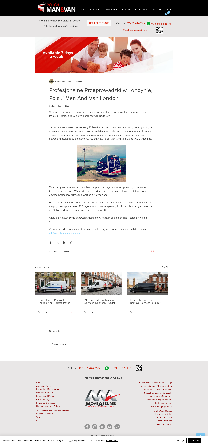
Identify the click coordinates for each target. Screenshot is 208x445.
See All (165, 267)
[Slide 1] (99, 68)
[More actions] (152, 81)
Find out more (112, 440)
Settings (180, 440)
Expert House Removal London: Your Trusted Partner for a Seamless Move (54, 301)
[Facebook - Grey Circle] (87, 426)
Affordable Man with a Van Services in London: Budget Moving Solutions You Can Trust (99, 301)
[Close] (204, 440)
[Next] (169, 55)
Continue (195, 440)
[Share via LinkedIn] (64, 242)
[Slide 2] (102, 68)
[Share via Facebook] (50, 242)
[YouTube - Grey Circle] (109, 426)
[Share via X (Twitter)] (57, 242)
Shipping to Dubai (163, 414)
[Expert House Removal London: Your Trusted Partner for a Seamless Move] (55, 283)
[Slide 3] (105, 68)
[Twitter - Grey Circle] (102, 426)
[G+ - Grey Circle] (117, 426)
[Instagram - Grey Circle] (94, 426)
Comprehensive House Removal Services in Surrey (145, 301)
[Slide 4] (109, 68)
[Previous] (38, 55)
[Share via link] (71, 242)
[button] (167, 13)
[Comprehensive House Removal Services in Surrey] (147, 283)
